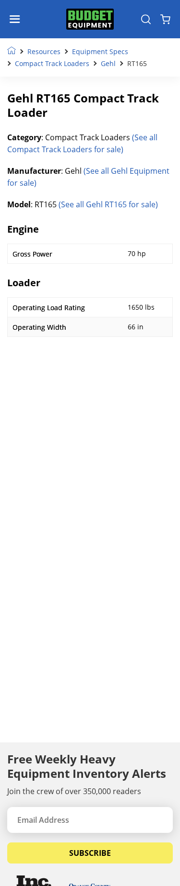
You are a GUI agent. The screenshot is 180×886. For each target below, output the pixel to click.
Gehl (108, 63)
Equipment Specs (100, 51)
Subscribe (90, 853)
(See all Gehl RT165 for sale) (108, 204)
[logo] (90, 19)
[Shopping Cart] (165, 19)
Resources (43, 51)
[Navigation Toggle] (17, 19)
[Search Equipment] (146, 19)
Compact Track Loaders (52, 63)
